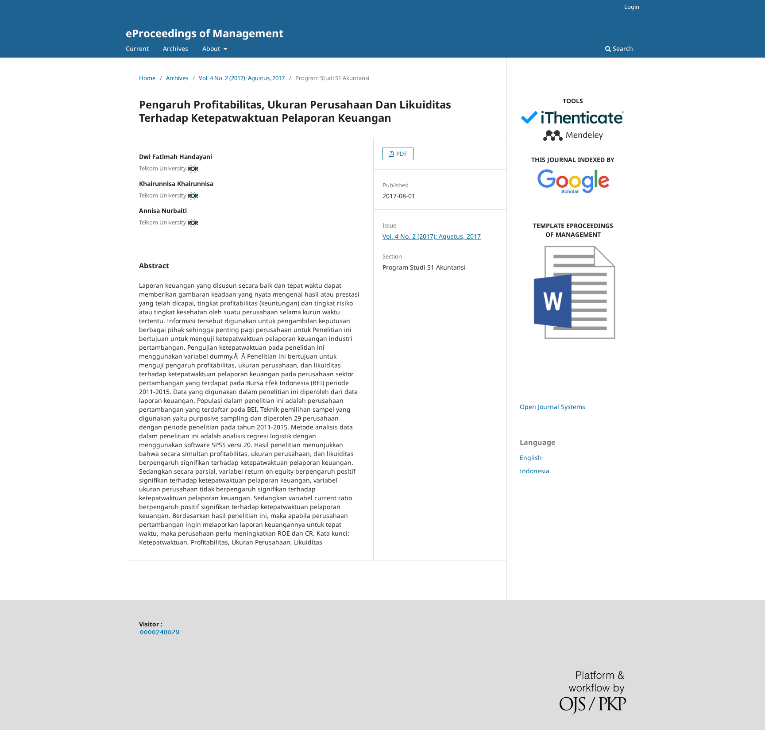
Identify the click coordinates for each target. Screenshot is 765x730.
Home (147, 78)
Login (631, 7)
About (212, 48)
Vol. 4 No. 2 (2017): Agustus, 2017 (242, 78)
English (531, 457)
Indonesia (534, 471)
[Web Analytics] (160, 634)
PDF (401, 154)
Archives (175, 48)
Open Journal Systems (552, 406)
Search (622, 48)
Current (137, 48)
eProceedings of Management (204, 33)
